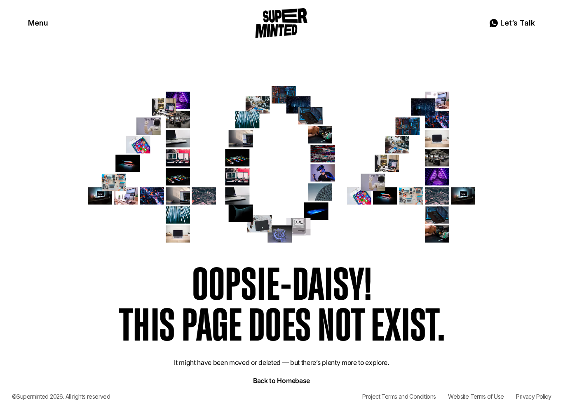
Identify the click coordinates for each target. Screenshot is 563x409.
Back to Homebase (281, 380)
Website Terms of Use (476, 396)
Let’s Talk (517, 23)
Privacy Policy (533, 396)
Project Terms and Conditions (399, 396)
